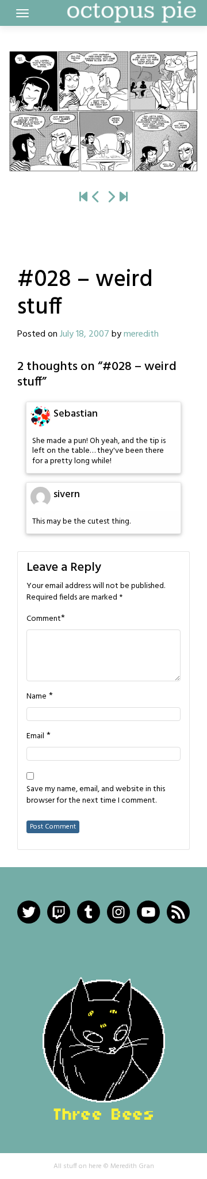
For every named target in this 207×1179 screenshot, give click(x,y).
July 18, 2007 (84, 334)
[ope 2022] (124, 197)
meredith (141, 334)
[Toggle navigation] (22, 13)
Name (36, 697)
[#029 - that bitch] (103, 111)
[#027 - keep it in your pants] (96, 197)
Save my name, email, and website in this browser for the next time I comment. (95, 795)
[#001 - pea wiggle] (83, 197)
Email (35, 736)
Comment (43, 619)
